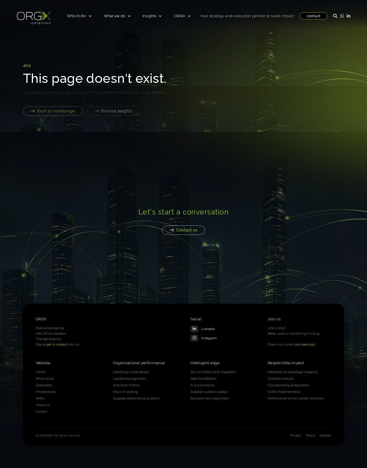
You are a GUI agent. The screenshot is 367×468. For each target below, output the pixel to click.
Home (40, 372)
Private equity (46, 392)
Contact (41, 412)
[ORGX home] (34, 16)
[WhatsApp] (342, 16)
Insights (149, 15)
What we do (114, 15)
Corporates (44, 385)
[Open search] (335, 16)
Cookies (325, 435)
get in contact (56, 344)
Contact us (186, 229)
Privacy (295, 435)
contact (314, 16)
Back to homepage (56, 110)
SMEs (40, 398)
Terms (310, 435)
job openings (305, 344)
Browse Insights (116, 110)
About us (43, 405)
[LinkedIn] (348, 16)
